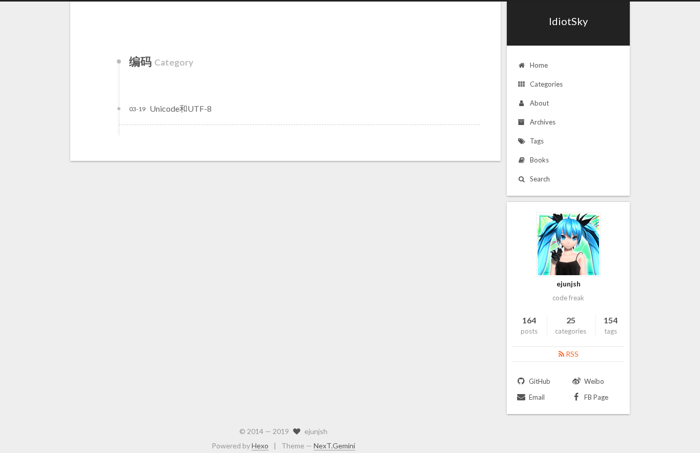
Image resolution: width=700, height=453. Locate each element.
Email (536, 397)
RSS (571, 353)
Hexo (260, 445)
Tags (537, 141)
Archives (542, 122)
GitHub (538, 381)
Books (539, 160)
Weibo (593, 381)
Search (540, 179)
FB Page (595, 397)
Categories (546, 84)
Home (539, 65)
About (539, 103)
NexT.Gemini (334, 445)
